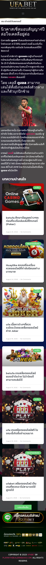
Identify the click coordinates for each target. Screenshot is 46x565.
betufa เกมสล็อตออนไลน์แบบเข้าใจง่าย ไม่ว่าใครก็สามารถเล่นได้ (21, 376)
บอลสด (12, 77)
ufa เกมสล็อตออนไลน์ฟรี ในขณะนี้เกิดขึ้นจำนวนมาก (22, 431)
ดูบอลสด (30, 134)
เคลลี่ (10, 153)
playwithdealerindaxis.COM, (17, 557)
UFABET (31, 554)
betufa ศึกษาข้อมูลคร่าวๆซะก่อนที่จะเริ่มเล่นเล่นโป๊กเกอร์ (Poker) (22, 221)
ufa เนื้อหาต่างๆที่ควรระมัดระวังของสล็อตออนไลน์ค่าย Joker (22, 327)
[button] (23, 13)
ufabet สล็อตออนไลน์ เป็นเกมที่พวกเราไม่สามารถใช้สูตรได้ (21, 487)
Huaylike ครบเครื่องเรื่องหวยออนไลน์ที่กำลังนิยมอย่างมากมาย (23, 268)
